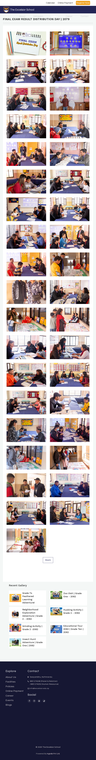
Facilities (11, 682)
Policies (10, 686)
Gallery (54, 16)
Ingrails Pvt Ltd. (53, 754)
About (22, 16)
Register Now (83, 3)
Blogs (9, 705)
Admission (38, 16)
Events (10, 700)
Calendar (50, 3)
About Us (11, 677)
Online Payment (65, 3)
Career (69, 16)
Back (48, 560)
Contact (85, 16)
